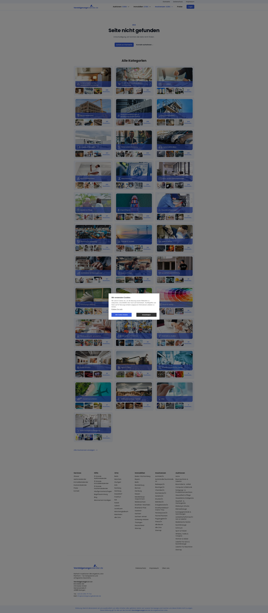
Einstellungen (146, 314)
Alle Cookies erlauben (121, 314)
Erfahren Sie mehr (116, 309)
